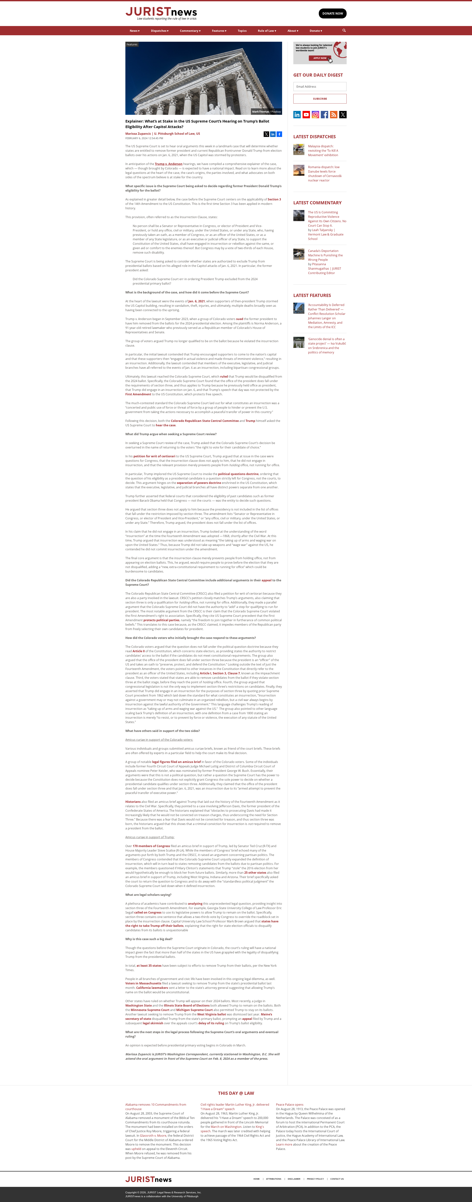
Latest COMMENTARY (317, 203)
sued (239, 319)
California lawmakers (152, 988)
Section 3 (274, 199)
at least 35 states (149, 966)
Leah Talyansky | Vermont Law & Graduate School (325, 234)
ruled (224, 376)
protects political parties (161, 620)
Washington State (138, 1005)
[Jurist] (161, 13)
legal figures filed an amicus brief (176, 762)
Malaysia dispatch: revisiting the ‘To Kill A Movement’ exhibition (323, 150)
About (293, 30)
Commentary (190, 30)
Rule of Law (267, 30)
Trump (250, 421)
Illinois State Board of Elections (187, 1005)
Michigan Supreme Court (194, 1010)
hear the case (166, 425)
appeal (247, 1019)
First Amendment (138, 394)
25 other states (255, 873)
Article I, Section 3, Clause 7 (220, 673)
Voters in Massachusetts (143, 983)
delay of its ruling (211, 1023)
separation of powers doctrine (199, 483)
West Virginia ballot (211, 1014)
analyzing (195, 904)
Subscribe (320, 98)
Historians (133, 802)
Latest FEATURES (312, 295)
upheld (136, 1149)
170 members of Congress (151, 846)
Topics (242, 30)
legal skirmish (153, 1023)
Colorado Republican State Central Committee (205, 421)
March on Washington (226, 1127)
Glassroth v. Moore (153, 1136)
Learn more (284, 1144)
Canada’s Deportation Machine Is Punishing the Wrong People (325, 255)
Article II (139, 651)
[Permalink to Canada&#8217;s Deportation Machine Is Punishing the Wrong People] (298, 254)
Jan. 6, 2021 (196, 301)
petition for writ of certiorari (154, 456)
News (135, 30)
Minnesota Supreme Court (150, 1010)
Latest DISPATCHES (314, 136)
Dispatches (160, 30)
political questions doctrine (238, 474)
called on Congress (148, 912)
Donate (316, 30)
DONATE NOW (332, 13)
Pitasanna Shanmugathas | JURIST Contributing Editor (324, 268)
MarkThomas (260, 111)
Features (219, 30)
